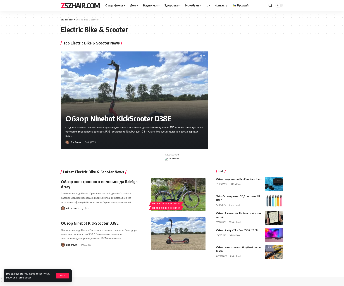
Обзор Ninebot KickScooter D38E (118, 118)
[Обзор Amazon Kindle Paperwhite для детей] (274, 218)
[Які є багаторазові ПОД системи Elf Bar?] (274, 201)
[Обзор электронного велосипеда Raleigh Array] (178, 194)
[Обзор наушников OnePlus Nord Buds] (274, 184)
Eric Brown (76, 142)
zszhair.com (80, 5)
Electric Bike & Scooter (166, 204)
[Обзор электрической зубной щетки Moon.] (274, 252)
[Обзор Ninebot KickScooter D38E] (178, 233)
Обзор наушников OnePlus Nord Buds (239, 179)
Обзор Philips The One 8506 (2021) (237, 230)
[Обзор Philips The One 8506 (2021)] (274, 235)
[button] (201, 55)
